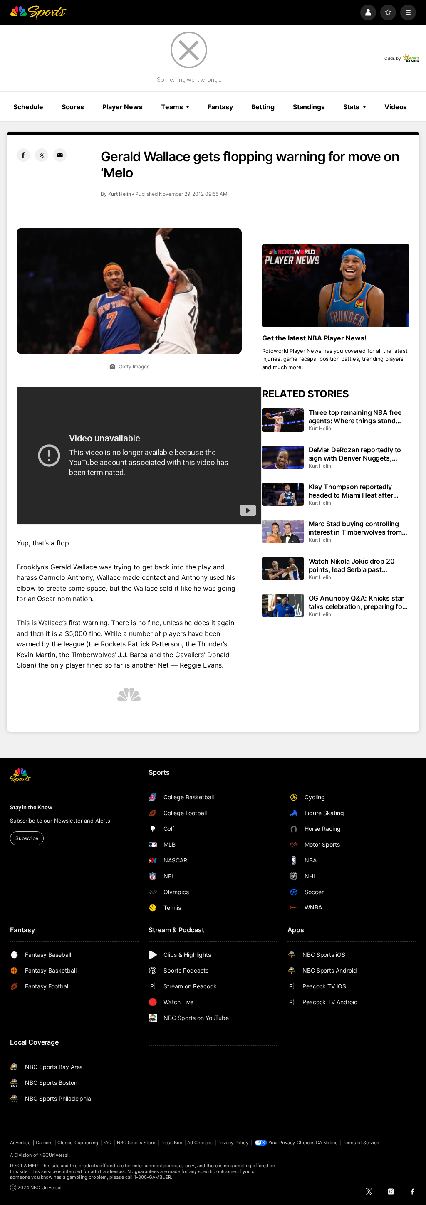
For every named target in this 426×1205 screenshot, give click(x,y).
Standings (309, 107)
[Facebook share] (23, 155)
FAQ (107, 1143)
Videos (395, 107)
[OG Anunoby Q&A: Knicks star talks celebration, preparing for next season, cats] (283, 605)
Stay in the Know (31, 807)
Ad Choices (200, 1143)
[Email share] (60, 155)
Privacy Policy (233, 1143)
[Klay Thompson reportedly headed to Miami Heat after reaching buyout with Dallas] (283, 494)
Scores (73, 107)
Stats (351, 107)
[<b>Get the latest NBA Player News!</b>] (335, 285)
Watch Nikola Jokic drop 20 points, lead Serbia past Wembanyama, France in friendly (352, 565)
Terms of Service (361, 1143)
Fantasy (220, 107)
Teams (172, 107)
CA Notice (327, 1143)
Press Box (172, 1143)
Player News (122, 107)
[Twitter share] (41, 155)
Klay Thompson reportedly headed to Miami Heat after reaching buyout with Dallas (352, 491)
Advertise (20, 1143)
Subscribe (26, 838)
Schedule (28, 107)
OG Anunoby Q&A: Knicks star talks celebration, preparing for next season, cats (357, 602)
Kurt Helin (119, 194)
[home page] (38, 12)
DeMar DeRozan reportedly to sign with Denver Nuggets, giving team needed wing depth (357, 454)
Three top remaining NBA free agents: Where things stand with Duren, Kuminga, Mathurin (357, 416)
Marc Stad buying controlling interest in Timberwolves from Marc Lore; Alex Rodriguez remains (355, 528)
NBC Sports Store (136, 1143)
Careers (44, 1143)
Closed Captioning (77, 1143)
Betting (263, 107)
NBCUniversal (54, 1155)
